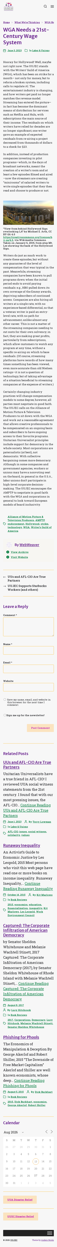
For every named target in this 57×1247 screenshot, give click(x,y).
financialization (18, 908)
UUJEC (13, 1240)
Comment (10, 615)
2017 (10, 1019)
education (35, 904)
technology (15, 527)
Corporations (22, 1019)
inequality (35, 908)
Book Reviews (19, 899)
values (25, 835)
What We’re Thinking (27, 22)
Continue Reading (27, 810)
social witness (37, 831)
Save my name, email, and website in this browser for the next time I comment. (29, 702)
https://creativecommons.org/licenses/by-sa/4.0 (27, 239)
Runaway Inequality (21, 845)
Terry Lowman (42, 821)
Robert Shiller (36, 1105)
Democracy (38, 1019)
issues (23, 831)
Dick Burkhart (44, 1091)
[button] (45, 6)
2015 (10, 904)
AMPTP (39, 520)
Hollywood (32, 523)
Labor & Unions (40, 50)
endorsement (16, 523)
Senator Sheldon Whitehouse (26, 1027)
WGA (26, 527)
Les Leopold (27, 911)
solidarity (14, 835)
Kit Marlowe (45, 894)
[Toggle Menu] (49, 1233)
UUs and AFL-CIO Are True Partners (27, 765)
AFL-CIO (13, 831)
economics (21, 904)
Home (6, 22)
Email (7, 662)
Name (7, 644)
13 (36, 1161)
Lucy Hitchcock (21, 1010)
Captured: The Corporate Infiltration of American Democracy (26, 930)
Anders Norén (47, 1240)
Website (8, 681)
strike (44, 523)
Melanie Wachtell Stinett (36, 1023)
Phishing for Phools (21, 1037)
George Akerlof (17, 1105)
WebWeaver (29, 545)
